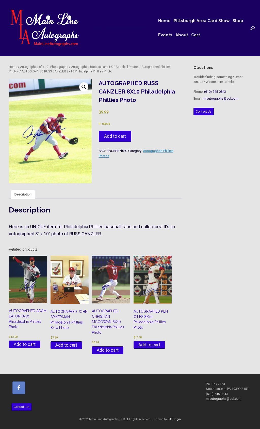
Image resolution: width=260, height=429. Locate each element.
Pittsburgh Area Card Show (202, 20)
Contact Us (204, 111)
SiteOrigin (174, 419)
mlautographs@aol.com (220, 98)
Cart (195, 35)
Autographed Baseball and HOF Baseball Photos (105, 67)
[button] (252, 28)
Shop (238, 20)
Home (164, 20)
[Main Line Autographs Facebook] (18, 387)
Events (165, 35)
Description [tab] (22, 194)
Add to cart (115, 136)
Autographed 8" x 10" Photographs (44, 67)
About (181, 35)
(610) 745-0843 (215, 92)
